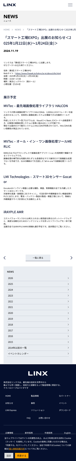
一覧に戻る (38, 257)
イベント (63, 403)
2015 (10, 342)
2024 (10, 289)
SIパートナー (65, 395)
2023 (10, 295)
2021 (10, 307)
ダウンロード (65, 410)
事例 (33, 403)
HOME (7, 29)
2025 (10, 284)
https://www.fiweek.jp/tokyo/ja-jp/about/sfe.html (38, 73)
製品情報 (35, 395)
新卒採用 (29, 432)
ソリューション (38, 410)
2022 (10, 301)
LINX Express (10, 410)
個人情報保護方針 (17, 448)
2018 (10, 324)
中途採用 (48, 432)
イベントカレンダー (18, 353)
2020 (10, 313)
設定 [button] (9, 455)
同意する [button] (21, 455)
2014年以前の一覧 (17, 347)
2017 (10, 330)
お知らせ (9, 403)
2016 (10, 336)
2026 (10, 278)
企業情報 (9, 432)
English (67, 432)
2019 (10, 318)
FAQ (28, 417)
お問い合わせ (44, 417)
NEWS (18, 29)
